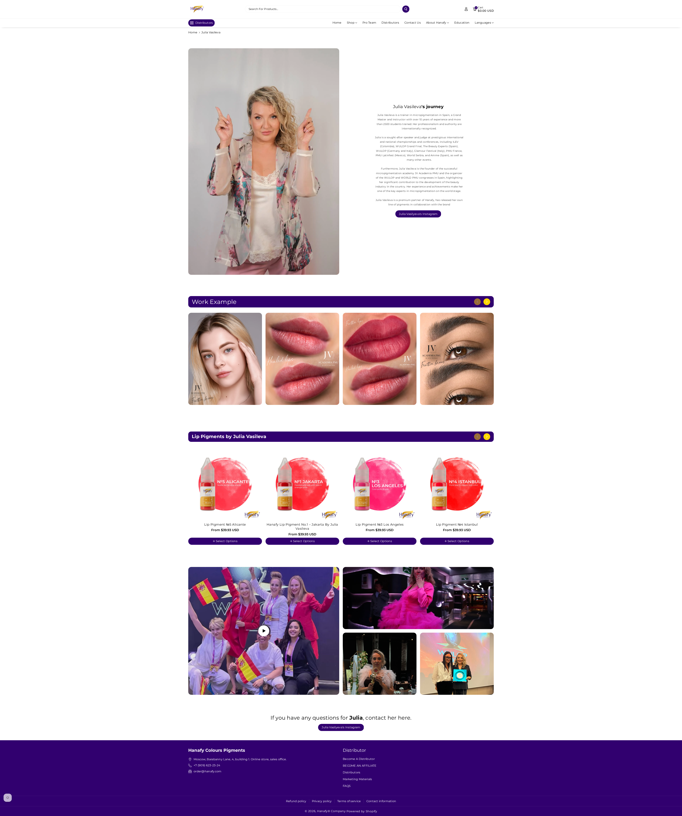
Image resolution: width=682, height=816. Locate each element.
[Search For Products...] (405, 9)
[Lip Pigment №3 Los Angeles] (379, 484)
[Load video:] (263, 631)
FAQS (347, 786)
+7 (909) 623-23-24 (207, 765)
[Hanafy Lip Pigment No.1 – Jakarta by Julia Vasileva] (302, 484)
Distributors (351, 772)
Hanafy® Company (331, 811)
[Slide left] (477, 301)
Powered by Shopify (362, 811)
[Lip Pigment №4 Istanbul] (457, 484)
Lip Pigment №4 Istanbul (457, 524)
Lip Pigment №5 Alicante (225, 524)
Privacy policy (322, 801)
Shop (350, 22)
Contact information (381, 801)
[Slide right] (486, 301)
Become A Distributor (359, 759)
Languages (483, 22)
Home (192, 32)
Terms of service (349, 801)
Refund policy (296, 801)
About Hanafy (436, 22)
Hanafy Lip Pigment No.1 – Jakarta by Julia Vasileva (302, 527)
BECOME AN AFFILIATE (360, 765)
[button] (483, 9)
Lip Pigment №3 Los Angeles (380, 524)
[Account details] (466, 9)
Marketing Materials (357, 779)
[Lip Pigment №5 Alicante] (225, 484)
